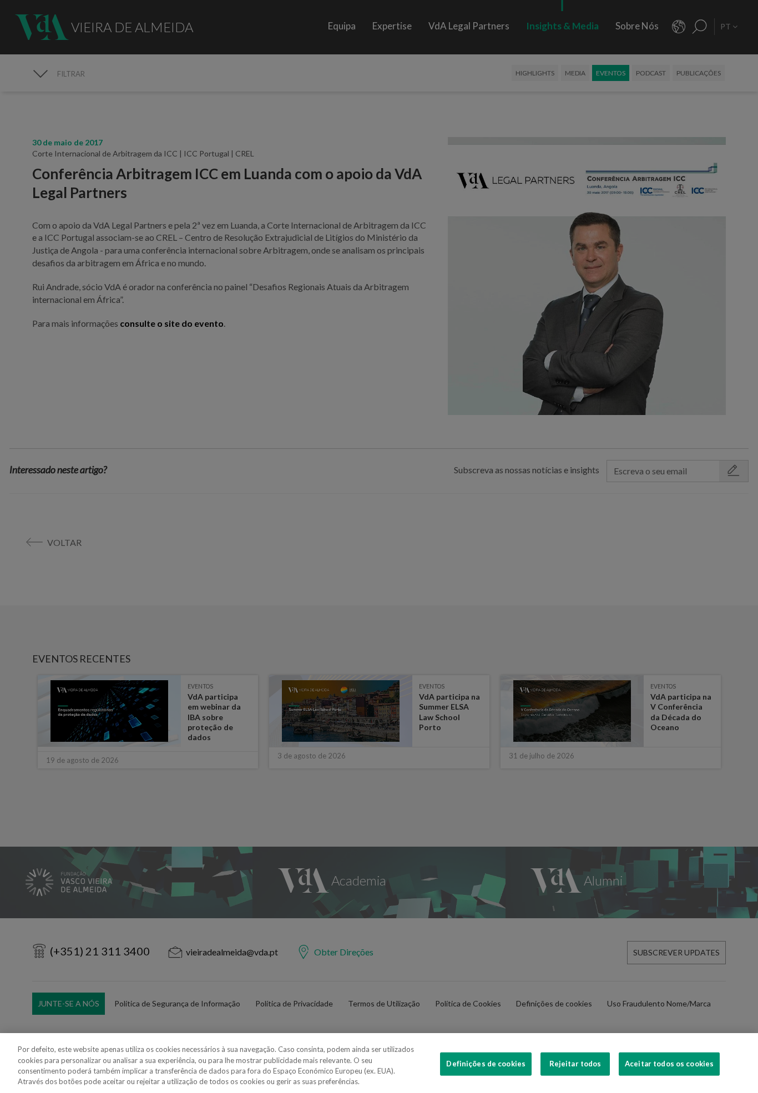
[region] (379, 1063)
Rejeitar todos (575, 1063)
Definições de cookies (485, 1063)
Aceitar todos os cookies (669, 1063)
